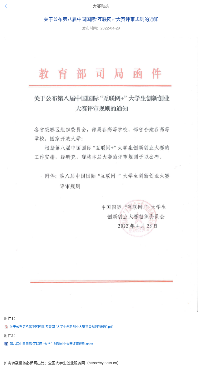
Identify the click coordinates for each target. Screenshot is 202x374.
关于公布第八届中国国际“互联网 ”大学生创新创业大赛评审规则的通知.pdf (61, 326)
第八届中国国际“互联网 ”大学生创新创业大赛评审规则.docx (51, 343)
